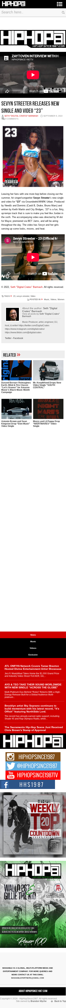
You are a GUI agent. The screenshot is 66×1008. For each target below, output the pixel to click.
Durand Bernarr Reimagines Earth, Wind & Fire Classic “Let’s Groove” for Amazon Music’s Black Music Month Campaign (16, 387)
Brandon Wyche (39, 1001)
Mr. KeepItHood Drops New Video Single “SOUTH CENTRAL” (47, 385)
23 (14, 296)
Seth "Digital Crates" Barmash (21, 116)
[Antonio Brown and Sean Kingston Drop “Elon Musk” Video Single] (16, 409)
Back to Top (60, 1001)
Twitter (8, 338)
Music (46, 299)
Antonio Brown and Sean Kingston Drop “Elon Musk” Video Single (15, 423)
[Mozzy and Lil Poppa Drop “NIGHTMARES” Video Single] (48, 409)
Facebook (18, 338)
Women (61, 299)
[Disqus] (33, 488)
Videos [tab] (33, 648)
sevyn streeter (22, 296)
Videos (53, 299)
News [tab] (33, 635)
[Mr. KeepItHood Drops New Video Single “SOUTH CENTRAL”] (48, 370)
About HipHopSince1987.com (33, 991)
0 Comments (11, 119)
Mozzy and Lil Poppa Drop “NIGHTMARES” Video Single (46, 423)
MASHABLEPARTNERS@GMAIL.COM (27, 978)
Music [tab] (33, 641)
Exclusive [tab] (33, 655)
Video (32, 296)
